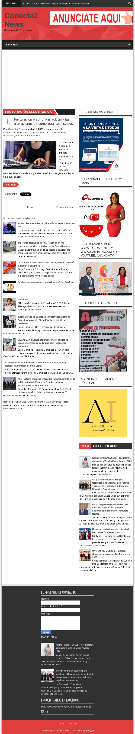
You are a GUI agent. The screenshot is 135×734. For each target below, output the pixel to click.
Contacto (72, 723)
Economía (8, 135)
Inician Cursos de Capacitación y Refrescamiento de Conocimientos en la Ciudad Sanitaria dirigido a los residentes (44, 320)
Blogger (90, 730)
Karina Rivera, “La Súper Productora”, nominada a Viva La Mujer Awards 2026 (75, 648)
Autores (97, 446)
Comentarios (111, 446)
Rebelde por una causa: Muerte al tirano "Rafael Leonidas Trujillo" (36, 402)
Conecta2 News (21, 19)
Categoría (85, 452)
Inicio (30, 207)
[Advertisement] (67, 77)
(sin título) (23, 299)
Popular (85, 446)
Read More (10, 184)
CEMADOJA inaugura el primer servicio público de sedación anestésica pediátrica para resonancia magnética (43, 343)
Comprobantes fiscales (15, 132)
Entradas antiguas (65, 207)
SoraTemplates (61, 730)
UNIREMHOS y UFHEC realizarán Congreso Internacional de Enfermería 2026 (111, 554)
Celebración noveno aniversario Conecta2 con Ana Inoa (45, 282)
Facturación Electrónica (27, 135)
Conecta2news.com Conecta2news (47, 132)
